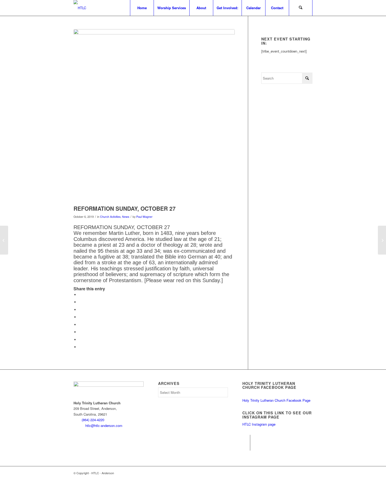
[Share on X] (80, 302)
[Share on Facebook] (80, 294)
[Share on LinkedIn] (80, 316)
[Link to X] (246, 447)
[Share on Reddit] (80, 339)
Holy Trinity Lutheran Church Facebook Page (276, 400)
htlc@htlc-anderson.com (103, 425)
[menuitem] (142, 8)
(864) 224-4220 (93, 419)
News (125, 217)
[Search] (300, 8)
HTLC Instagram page (258, 424)
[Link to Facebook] (246, 439)
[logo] (80, 8)
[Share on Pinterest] (80, 309)
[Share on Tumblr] (80, 324)
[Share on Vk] (80, 331)
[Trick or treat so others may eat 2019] (4, 240)
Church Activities (110, 217)
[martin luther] (154, 115)
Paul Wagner (144, 217)
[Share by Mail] (80, 346)
